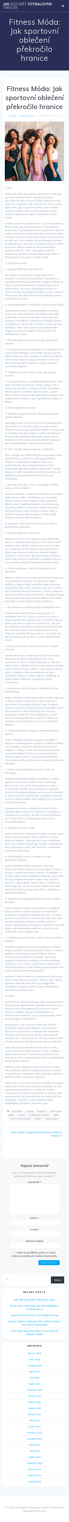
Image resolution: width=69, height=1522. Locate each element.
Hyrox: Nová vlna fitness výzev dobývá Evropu (34, 1315)
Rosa (13, 115)
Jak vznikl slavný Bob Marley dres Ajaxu (34, 1299)
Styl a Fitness (27, 115)
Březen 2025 (34, 1414)
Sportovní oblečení (20, 1119)
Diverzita (41, 1111)
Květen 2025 (34, 1402)
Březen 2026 (34, 1353)
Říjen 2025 (34, 1371)
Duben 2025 (34, 1408)
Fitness (21, 1115)
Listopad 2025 (34, 1365)
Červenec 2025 (34, 1389)
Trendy (37, 1119)
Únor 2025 (34, 1420)
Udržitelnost (52, 1119)
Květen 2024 (34, 1475)
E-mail (34, 1229)
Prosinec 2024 (34, 1432)
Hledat (57, 1280)
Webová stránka (34, 1241)
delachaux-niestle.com (34, 1510)
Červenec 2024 (34, 1463)
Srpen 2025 (34, 1383)
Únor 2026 (34, 1359)
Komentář (34, 1182)
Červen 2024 (34, 1469)
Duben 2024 (34, 1481)
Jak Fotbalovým (28, 5)
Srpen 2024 (34, 1457)
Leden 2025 (34, 1426)
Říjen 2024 (34, 1444)
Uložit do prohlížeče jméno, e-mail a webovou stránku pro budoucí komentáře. (34, 1254)
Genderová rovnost (39, 1115)
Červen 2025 (34, 1396)
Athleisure (17, 1111)
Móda (56, 1115)
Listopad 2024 (34, 1438)
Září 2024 (34, 1450)
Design (29, 1111)
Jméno (34, 1217)
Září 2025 (34, 1377)
